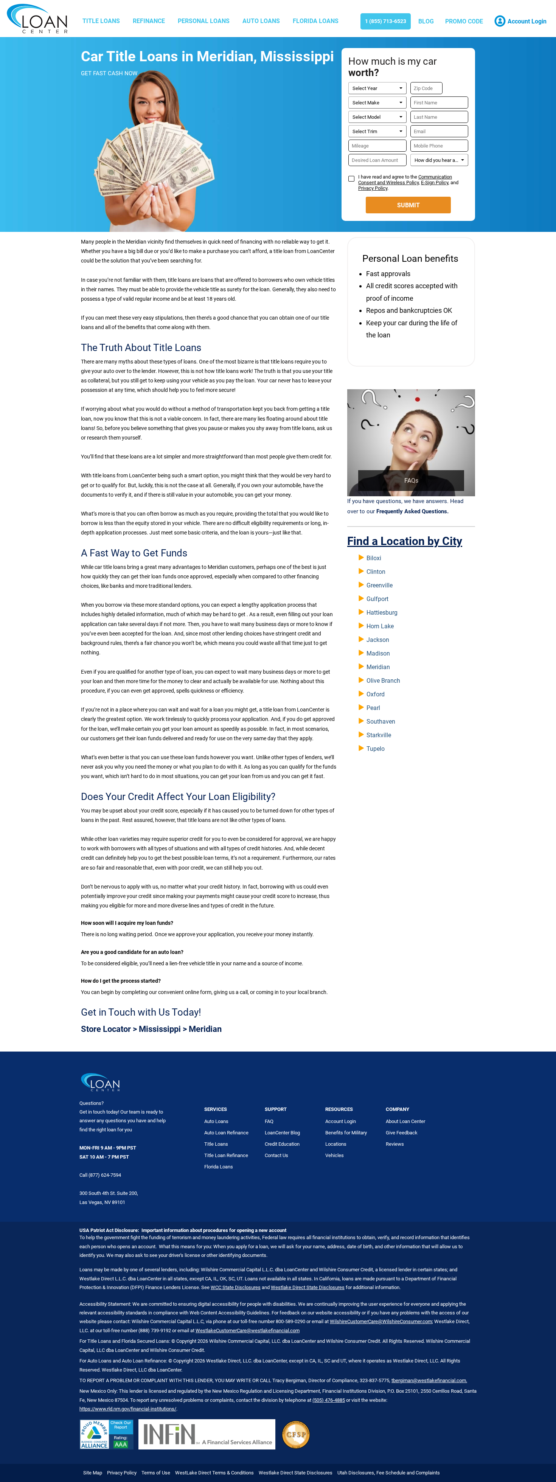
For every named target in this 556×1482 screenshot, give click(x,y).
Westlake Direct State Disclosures (308, 1287)
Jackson (378, 639)
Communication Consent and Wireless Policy (405, 179)
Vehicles (334, 1155)
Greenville (380, 585)
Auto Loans (261, 21)
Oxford (376, 694)
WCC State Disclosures (236, 1287)
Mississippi (160, 1029)
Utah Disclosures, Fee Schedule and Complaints (388, 1473)
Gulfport (377, 599)
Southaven (381, 721)
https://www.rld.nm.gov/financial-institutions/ (127, 1409)
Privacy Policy (372, 188)
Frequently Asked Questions (411, 511)
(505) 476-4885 (328, 1400)
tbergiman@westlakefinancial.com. (429, 1380)
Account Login (340, 1121)
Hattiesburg (382, 612)
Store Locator (106, 1029)
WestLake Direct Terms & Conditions (214, 1473)
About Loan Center (405, 1121)
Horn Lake (380, 626)
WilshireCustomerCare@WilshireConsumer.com (381, 1321)
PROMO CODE (464, 21)
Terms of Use (155, 1473)
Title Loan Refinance (226, 1155)
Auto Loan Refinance (226, 1133)
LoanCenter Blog (282, 1133)
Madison (378, 653)
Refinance (149, 21)
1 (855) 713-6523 (385, 21)
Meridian (378, 667)
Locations (335, 1144)
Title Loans (101, 21)
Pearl (373, 707)
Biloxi (374, 558)
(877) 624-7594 (105, 1175)
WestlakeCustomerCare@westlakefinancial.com (248, 1330)
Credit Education (282, 1144)
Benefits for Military (346, 1133)
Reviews (395, 1144)
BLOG (426, 21)
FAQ (269, 1121)
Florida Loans (316, 21)
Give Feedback (402, 1133)
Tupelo (376, 748)
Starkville (379, 735)
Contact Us (276, 1155)
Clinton (376, 571)
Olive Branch (383, 680)
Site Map (92, 1473)
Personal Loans (204, 21)
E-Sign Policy (434, 182)
